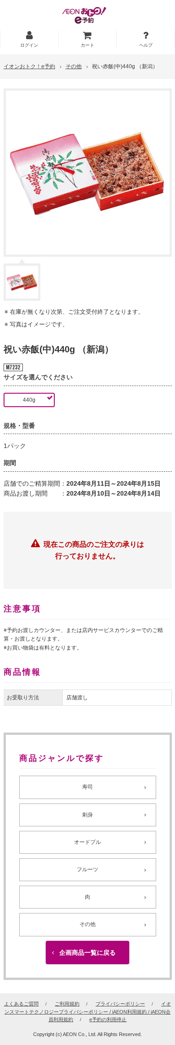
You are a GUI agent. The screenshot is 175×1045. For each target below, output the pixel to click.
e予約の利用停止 (108, 1019)
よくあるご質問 (21, 1003)
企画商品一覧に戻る (87, 952)
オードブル (87, 842)
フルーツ (87, 869)
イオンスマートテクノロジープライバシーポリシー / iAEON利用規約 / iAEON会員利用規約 (87, 1011)
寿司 (87, 787)
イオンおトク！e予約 (29, 66)
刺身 (87, 815)
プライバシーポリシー (120, 1003)
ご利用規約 (67, 1003)
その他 (74, 66)
